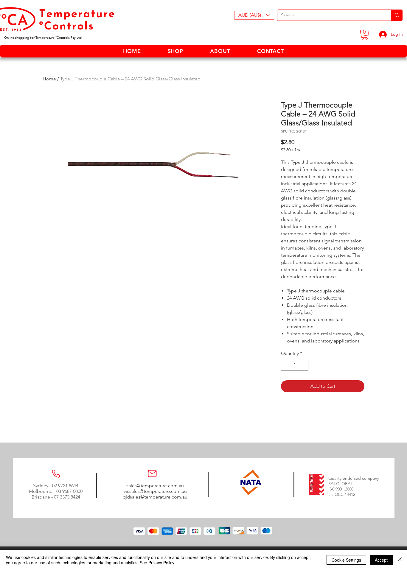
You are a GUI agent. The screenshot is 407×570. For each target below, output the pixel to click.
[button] (254, 15)
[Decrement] (286, 364)
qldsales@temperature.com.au (155, 497)
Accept (381, 560)
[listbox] (254, 15)
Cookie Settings (346, 560)
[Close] (399, 560)
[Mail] (152, 473)
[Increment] (303, 364)
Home (49, 79)
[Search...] (396, 15)
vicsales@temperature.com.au (155, 491)
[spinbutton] (294, 364)
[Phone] (56, 473)
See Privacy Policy (157, 563)
